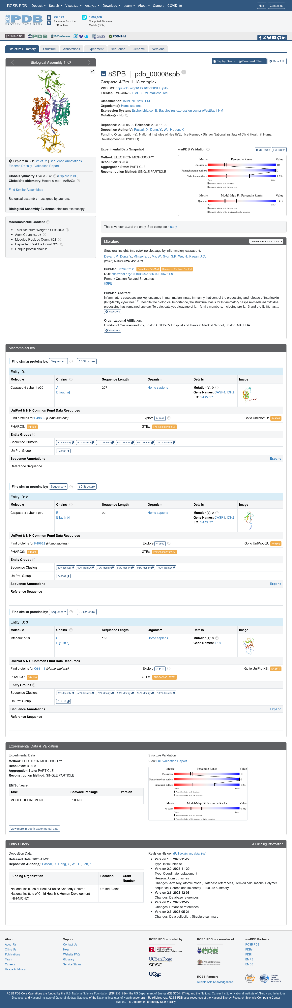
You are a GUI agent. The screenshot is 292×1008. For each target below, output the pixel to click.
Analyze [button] (91, 5)
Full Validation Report (171, 761)
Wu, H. (168, 129)
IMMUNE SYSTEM (136, 101)
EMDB (137, 93)
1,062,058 (95, 17)
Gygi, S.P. (170, 256)
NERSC (122, 1002)
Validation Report (46, 165)
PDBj (248, 954)
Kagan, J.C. (197, 256)
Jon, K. (180, 129)
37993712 (126, 269)
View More (114, 311)
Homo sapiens (131, 105)
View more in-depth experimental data (34, 828)
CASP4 (220, 392)
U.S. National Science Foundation (87, 993)
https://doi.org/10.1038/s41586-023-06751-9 (142, 273)
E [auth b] (63, 517)
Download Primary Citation (265, 241)
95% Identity (144, 442)
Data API (278, 61)
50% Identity (84, 442)
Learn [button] (128, 5)
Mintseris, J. (141, 256)
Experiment (95, 49)
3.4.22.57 (206, 397)
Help (262, 6)
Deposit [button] (37, 5)
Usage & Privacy (15, 969)
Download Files (252, 61)
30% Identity (64, 442)
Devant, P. (111, 256)
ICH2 (230, 392)
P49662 (39, 418)
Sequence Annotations (66, 161)
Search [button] (54, 5)
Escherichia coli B (144, 110)
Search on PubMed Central (177, 269)
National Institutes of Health (114, 997)
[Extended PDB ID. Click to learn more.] (183, 71)
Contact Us (70, 944)
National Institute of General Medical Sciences (59, 997)
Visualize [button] (72, 5)
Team (8, 959)
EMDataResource (155, 93)
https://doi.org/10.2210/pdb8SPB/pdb (142, 88)
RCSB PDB (17, 5)
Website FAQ (71, 954)
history (172, 226)
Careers (158, 5)
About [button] (142, 5)
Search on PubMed (148, 269)
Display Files (224, 61)
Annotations (71, 49)
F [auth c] (62, 642)
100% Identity (164, 442)
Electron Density (20, 165)
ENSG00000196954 (164, 426)
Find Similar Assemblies (26, 189)
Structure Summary (22, 49)
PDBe (248, 949)
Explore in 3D (67, 176)
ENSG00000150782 (165, 677)
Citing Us (10, 949)
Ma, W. (156, 256)
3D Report (264, 149)
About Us (10, 944)
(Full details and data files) (189, 853)
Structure (49, 49)
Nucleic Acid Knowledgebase (215, 982)
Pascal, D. (141, 129)
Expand (275, 458)
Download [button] (110, 5)
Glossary (68, 959)
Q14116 (39, 668)
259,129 (59, 17)
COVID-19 (174, 5)
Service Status (72, 964)
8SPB (108, 283)
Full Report (279, 149)
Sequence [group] (57, 361)
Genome (139, 49)
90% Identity (124, 442)
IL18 (218, 642)
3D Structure (87, 361)
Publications (12, 954)
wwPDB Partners (257, 939)
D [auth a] (63, 392)
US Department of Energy (150, 993)
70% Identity (104, 442)
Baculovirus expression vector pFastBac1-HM (191, 110)
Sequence (118, 49)
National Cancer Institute (216, 993)
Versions (158, 49)
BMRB (249, 959)
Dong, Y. (156, 129)
